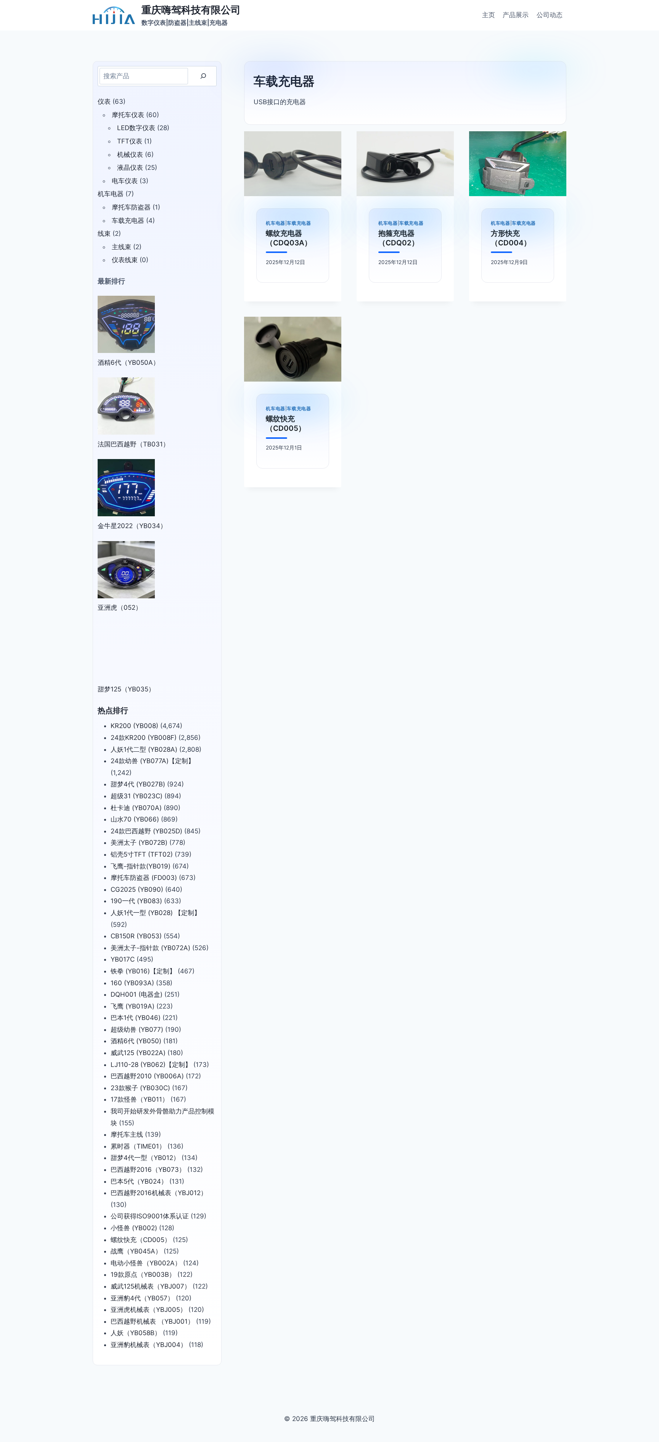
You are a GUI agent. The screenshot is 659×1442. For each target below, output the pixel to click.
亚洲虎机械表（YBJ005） (148, 1309)
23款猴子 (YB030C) (140, 1088)
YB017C (123, 959)
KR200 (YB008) (134, 726)
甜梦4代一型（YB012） (145, 1158)
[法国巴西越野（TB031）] (126, 406)
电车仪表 (125, 181)
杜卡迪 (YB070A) (136, 808)
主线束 (121, 247)
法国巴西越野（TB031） (133, 444)
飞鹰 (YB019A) (132, 1006)
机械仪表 (130, 154)
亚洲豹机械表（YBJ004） (149, 1345)
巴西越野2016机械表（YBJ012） (159, 1193)
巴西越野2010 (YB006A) (147, 1076)
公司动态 (550, 15)
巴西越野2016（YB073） (148, 1169)
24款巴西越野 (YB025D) (146, 831)
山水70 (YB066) (135, 819)
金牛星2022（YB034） (132, 526)
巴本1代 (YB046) (136, 1017)
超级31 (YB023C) (136, 796)
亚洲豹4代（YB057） (142, 1298)
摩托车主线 (127, 1134)
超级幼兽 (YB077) (137, 1029)
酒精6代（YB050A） (128, 362)
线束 (104, 233)
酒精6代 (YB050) (136, 1041)
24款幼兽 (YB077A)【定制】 (152, 761)
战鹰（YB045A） (136, 1251)
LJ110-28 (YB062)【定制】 (151, 1064)
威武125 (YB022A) (138, 1053)
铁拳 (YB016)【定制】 (143, 971)
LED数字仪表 (136, 128)
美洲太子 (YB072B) (139, 842)
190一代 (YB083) (136, 901)
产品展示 (516, 15)
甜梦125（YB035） (126, 689)
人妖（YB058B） (136, 1333)
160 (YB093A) (132, 983)
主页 (488, 15)
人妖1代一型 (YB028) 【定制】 (156, 913)
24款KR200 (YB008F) (144, 737)
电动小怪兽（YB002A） (146, 1263)
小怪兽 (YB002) (134, 1228)
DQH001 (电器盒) (136, 994)
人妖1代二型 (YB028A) (144, 749)
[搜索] (203, 76)
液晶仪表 (130, 167)
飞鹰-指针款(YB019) (140, 866)
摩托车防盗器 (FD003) (144, 877)
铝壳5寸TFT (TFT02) (142, 854)
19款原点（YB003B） (143, 1274)
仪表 (104, 101)
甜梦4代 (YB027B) (138, 784)
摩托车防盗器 (131, 207)
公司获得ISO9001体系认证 (150, 1216)
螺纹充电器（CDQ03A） (289, 238)
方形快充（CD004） (511, 238)
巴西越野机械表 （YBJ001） (152, 1321)
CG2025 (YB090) (137, 889)
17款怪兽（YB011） (140, 1099)
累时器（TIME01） (138, 1146)
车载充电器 (299, 223)
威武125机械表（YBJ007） (151, 1286)
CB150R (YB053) (136, 936)
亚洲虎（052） (120, 607)
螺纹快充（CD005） (285, 423)
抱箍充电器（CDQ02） (398, 238)
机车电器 (275, 223)
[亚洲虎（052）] (126, 569)
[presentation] (292, 163)
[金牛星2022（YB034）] (126, 487)
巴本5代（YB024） (139, 1181)
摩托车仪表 (128, 115)
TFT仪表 (129, 141)
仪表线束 (125, 260)
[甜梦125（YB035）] (126, 651)
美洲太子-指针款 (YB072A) (150, 948)
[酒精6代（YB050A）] (126, 324)
